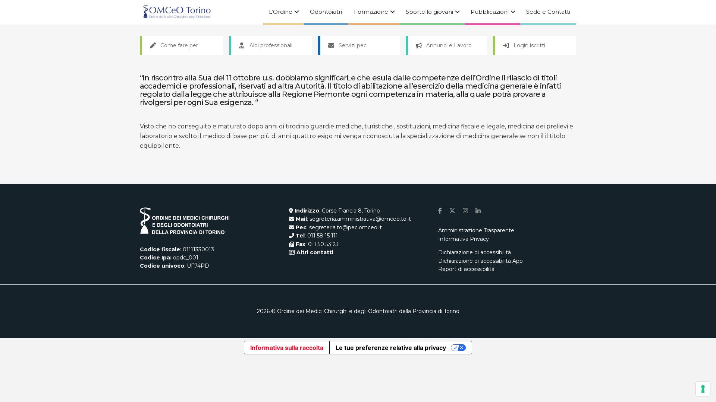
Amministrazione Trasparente (476, 230)
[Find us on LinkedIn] (478, 211)
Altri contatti (314, 252)
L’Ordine (280, 11)
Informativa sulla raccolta (286, 347)
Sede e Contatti (548, 11)
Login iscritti (529, 45)
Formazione (371, 11)
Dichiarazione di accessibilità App (480, 261)
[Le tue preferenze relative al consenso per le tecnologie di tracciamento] (703, 389)
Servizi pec (353, 45)
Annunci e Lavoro (449, 45)
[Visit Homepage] (177, 12)
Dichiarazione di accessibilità (474, 252)
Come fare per (179, 45)
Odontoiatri (326, 11)
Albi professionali (270, 45)
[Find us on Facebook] (440, 211)
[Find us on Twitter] (452, 211)
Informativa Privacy (463, 239)
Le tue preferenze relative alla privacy (391, 347)
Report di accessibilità (466, 269)
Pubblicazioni (490, 11)
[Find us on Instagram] (465, 211)
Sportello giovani (429, 11)
